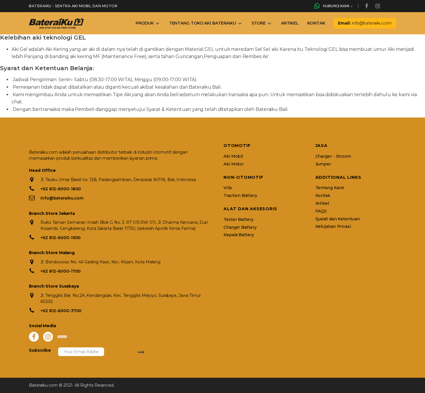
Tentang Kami (329, 187)
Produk (145, 23)
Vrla (227, 187)
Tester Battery (238, 219)
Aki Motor (233, 164)
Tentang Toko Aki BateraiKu (202, 23)
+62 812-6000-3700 (61, 310)
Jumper (323, 164)
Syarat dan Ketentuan (337, 219)
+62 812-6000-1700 (60, 271)
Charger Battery (240, 227)
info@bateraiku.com (62, 198)
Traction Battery (240, 195)
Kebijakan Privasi (333, 226)
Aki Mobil (233, 156)
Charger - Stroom (333, 156)
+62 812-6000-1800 (60, 188)
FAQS (321, 211)
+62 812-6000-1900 (60, 237)
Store (259, 23)
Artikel (290, 23)
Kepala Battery (238, 234)
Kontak (316, 23)
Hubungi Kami (336, 6)
